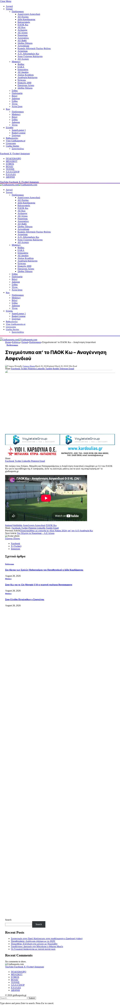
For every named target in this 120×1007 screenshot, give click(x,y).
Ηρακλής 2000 (24, 82)
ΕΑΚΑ (21, 67)
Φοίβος (21, 64)
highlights (17, 525)
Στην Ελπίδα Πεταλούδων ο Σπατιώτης (24, 599)
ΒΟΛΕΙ (9, 166)
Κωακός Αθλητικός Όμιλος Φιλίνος (34, 48)
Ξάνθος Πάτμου (25, 43)
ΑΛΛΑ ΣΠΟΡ (12, 171)
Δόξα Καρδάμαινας (26, 19)
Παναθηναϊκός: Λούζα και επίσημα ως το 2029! (33, 941)
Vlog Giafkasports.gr (15, 140)
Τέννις (15, 104)
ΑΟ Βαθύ (22, 40)
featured (9, 525)
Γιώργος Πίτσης (29, 366)
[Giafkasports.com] (18, 184)
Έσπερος (22, 80)
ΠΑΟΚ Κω (23, 24)
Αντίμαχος (22, 30)
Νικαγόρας (23, 35)
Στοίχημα (16, 135)
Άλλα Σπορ (17, 106)
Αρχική (9, 6)
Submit (32, 998)
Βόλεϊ (14, 96)
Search (8, 920)
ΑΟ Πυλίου (23, 17)
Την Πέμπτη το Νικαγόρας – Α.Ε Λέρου (35, 533)
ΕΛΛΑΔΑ (11, 174)
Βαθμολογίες (12, 138)
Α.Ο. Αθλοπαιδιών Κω (28, 53)
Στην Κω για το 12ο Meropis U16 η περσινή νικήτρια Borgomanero (38, 584)
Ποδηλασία (17, 93)
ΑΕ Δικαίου (23, 72)
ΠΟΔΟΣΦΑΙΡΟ (13, 158)
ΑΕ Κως (21, 27)
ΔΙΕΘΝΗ (10, 177)
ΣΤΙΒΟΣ (10, 164)
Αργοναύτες (23, 38)
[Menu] (1, 337)
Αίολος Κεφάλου (26, 75)
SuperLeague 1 (19, 130)
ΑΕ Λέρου (23, 32)
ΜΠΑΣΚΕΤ (11, 161)
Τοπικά (9, 9)
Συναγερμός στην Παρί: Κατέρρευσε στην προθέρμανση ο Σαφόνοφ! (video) (46, 938)
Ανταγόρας (23, 51)
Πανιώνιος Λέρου (26, 85)
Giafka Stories (12, 146)
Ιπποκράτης (23, 69)
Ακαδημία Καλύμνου (27, 77)
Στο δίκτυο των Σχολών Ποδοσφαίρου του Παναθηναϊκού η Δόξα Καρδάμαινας (44, 570)
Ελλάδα (9, 127)
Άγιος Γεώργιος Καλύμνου (30, 56)
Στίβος (15, 90)
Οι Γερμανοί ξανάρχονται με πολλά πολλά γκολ (33, 949)
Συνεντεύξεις (18, 148)
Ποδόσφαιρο (18, 11)
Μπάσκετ (16, 61)
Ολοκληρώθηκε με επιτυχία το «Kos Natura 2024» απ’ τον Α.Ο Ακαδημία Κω (56, 530)
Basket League (18, 133)
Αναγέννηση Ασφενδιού (29, 14)
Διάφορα (16, 98)
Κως (8, 109)
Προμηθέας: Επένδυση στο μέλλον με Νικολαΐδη (34, 944)
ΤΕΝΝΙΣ (10, 169)
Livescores (11, 143)
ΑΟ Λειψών (23, 59)
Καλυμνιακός (24, 22)
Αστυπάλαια (23, 46)
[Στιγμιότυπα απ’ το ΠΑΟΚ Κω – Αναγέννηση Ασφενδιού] (60, 401)
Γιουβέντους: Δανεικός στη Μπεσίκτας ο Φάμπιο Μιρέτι (37, 946)
